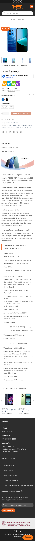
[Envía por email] (13, 132)
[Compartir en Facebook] (6, 132)
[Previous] (4, 40)
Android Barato (5, 128)
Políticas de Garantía (10, 475)
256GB (9, 126)
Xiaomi (29, 128)
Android (29, 126)
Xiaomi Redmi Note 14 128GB (25, 411)
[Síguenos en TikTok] (18, 531)
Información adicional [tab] (10, 147)
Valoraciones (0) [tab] (7, 151)
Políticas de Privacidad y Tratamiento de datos (18, 485)
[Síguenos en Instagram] (17, 1)
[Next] (30, 40)
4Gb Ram (17, 126)
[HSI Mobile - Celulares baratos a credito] (17, 7)
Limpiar (31, 94)
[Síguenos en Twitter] (20, 1)
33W (13, 126)
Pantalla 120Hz (14, 128)
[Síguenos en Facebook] (14, 1)
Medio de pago (5, 103)
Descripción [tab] (5, 143)
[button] (3, 6)
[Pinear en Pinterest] (17, 132)
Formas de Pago (9, 466)
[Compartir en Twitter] (10, 132)
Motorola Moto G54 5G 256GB (8, 411)
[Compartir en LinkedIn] (20, 132)
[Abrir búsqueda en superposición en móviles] (17, 13)
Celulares (20, 20)
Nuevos (16, 123)
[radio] (2, 99)
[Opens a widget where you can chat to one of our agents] (27, 537)
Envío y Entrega (9, 470)
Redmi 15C (23, 128)
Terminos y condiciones (11, 480)
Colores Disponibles (7, 95)
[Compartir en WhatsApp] (3, 132)
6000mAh (24, 126)
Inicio (13, 20)
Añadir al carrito (21, 113)
